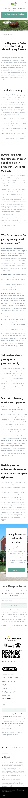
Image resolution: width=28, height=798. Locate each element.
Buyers (4, 684)
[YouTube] (11, 662)
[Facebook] (3, 662)
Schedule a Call (7, 695)
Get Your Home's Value (10, 692)
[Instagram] (14, 662)
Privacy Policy (14, 742)
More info (12, 791)
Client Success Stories (10, 677)
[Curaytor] (9, 670)
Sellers (4, 688)
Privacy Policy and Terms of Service (16, 621)
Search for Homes (8, 681)
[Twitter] (5, 662)
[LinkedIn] (8, 662)
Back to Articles (7, 34)
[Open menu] (26, 22)
